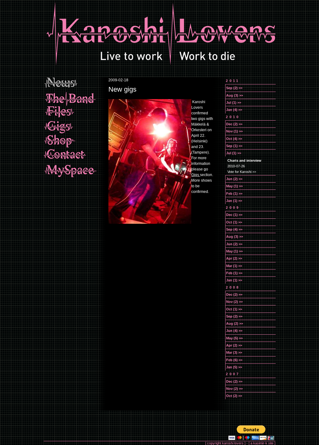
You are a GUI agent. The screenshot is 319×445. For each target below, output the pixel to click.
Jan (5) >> (234, 367)
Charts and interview (244, 160)
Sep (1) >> (234, 146)
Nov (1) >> (234, 131)
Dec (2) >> (234, 124)
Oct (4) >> (234, 139)
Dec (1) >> (234, 215)
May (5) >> (234, 338)
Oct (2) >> (234, 396)
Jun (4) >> (234, 331)
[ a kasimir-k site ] (262, 443)
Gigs (195, 175)
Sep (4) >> (234, 229)
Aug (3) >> (234, 95)
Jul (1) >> (233, 102)
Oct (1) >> (234, 222)
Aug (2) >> (234, 323)
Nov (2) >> (234, 302)
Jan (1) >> (234, 201)
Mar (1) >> (234, 266)
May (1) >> (234, 186)
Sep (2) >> (234, 88)
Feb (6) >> (234, 360)
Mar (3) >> (234, 352)
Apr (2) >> (234, 258)
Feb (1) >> (234, 193)
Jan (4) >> (234, 110)
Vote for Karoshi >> (241, 172)
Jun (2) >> (234, 179)
